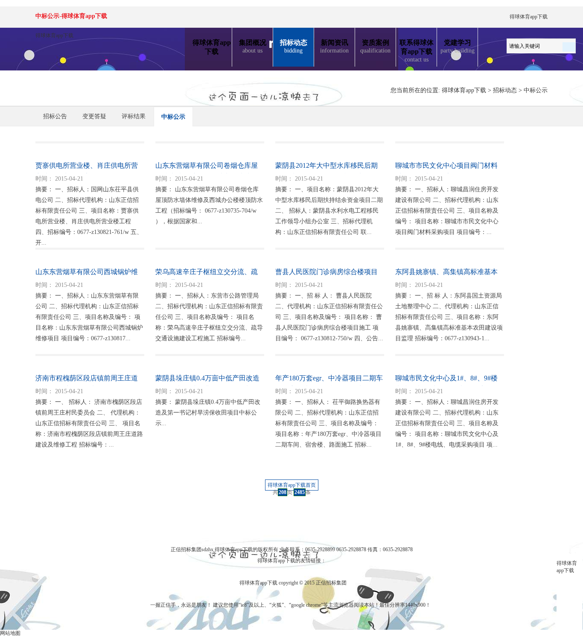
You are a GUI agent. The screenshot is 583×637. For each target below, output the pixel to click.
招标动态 (293, 46)
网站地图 (10, 633)
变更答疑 (94, 116)
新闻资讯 (334, 46)
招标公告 (55, 116)
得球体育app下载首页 (292, 485)
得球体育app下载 (529, 17)
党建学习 (457, 46)
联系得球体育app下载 (416, 51)
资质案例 (375, 46)
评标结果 (134, 116)
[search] (569, 45)
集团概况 (252, 46)
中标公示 (536, 90)
